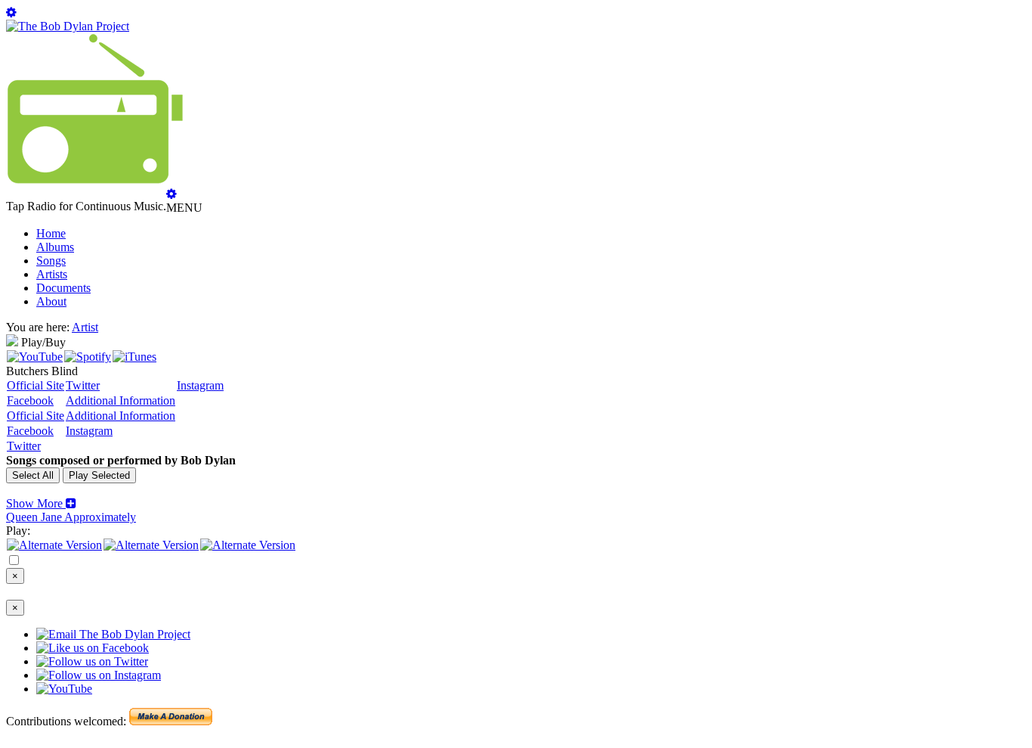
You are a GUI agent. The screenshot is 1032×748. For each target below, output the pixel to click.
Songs (51, 260)
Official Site (35, 385)
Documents (63, 287)
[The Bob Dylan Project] (67, 26)
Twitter (83, 385)
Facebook (30, 400)
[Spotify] (87, 356)
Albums (55, 247)
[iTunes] (134, 356)
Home (51, 233)
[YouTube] (35, 356)
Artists (51, 274)
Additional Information (120, 400)
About (51, 301)
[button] (41, 503)
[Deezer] (151, 544)
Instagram (200, 385)
